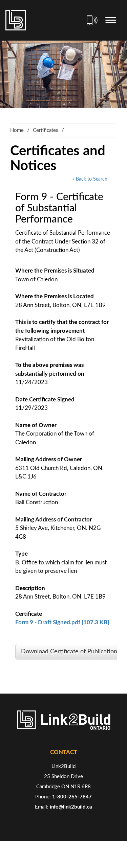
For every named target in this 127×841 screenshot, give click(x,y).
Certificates (45, 130)
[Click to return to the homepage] (15, 20)
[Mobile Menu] (110, 20)
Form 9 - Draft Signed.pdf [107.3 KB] (62, 622)
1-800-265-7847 (72, 796)
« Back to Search (89, 179)
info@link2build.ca (71, 807)
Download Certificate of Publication (69, 652)
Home (17, 130)
